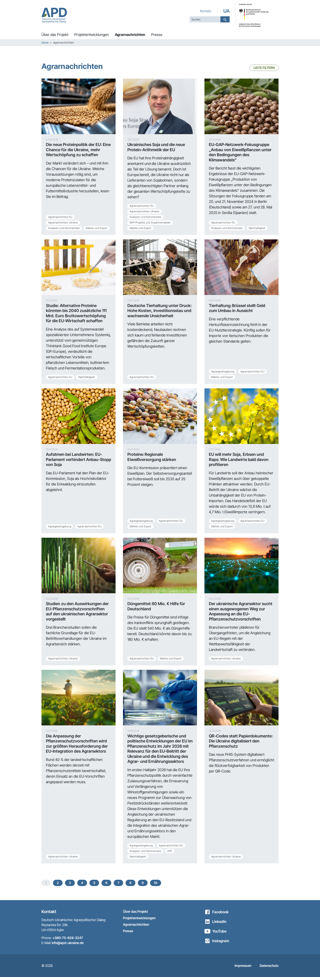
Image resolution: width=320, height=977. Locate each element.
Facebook (220, 912)
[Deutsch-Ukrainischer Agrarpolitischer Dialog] (54, 15)
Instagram (220, 941)
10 (155, 883)
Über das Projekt (135, 911)
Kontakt (205, 11)
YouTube (219, 931)
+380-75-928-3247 (67, 938)
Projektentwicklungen (139, 918)
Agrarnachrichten (136, 924)
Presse (128, 931)
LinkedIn (219, 921)
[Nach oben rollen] (310, 967)
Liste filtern (264, 68)
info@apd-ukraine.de (68, 943)
